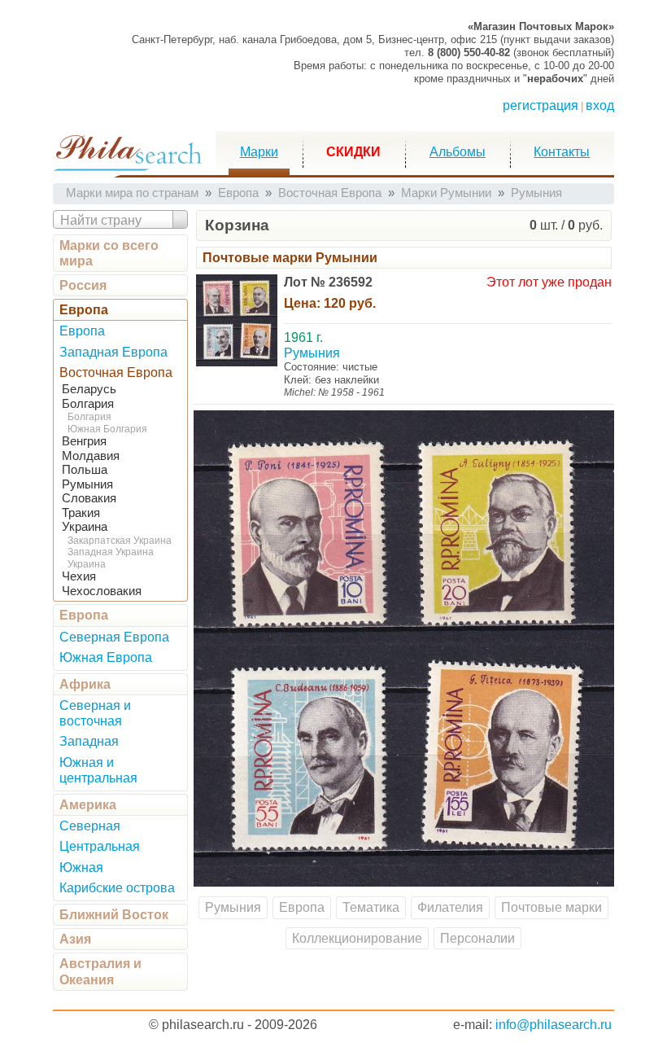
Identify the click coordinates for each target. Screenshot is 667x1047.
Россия (83, 285)
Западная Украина (111, 552)
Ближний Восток (113, 915)
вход (600, 105)
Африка (85, 684)
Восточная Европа (115, 372)
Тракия (81, 512)
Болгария (88, 403)
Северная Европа (114, 637)
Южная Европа (105, 657)
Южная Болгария (107, 429)
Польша (84, 469)
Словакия (89, 498)
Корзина (237, 225)
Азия (75, 939)
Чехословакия (102, 591)
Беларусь (89, 389)
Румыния (87, 484)
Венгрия (84, 441)
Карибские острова (117, 888)
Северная (89, 826)
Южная (81, 867)
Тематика (370, 907)
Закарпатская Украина (120, 540)
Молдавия (91, 455)
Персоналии (477, 938)
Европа (83, 310)
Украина (84, 526)
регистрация (540, 105)
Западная (89, 741)
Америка (87, 805)
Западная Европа (113, 352)
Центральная (99, 846)
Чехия (79, 576)
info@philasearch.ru (553, 1025)
